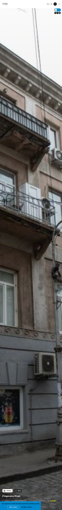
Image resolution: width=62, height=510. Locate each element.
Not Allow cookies (26, 507)
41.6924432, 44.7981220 (38, 501)
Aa (55, 12)
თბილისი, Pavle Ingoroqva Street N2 (15, 501)
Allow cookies (13, 507)
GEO (48, 4)
